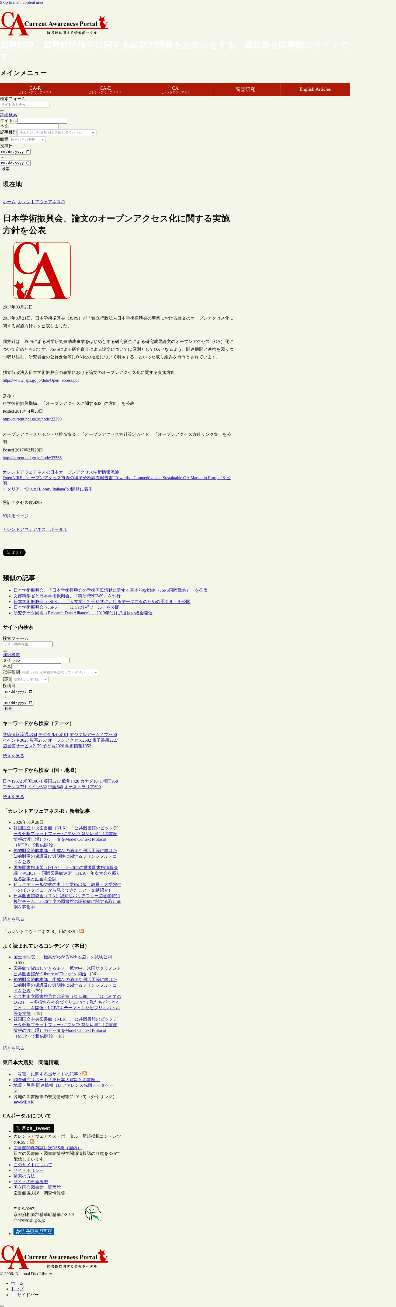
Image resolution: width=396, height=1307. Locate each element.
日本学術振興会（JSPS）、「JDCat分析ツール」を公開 (66, 607)
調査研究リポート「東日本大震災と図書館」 (56, 1079)
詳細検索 (8, 115)
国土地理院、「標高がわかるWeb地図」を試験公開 (62, 957)
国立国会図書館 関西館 (37, 1187)
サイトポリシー (28, 1170)
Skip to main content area (21, 2)
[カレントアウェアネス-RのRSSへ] (81, 931)
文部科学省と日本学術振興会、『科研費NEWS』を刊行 (67, 596)
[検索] (2, 111)
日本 (54, 472)
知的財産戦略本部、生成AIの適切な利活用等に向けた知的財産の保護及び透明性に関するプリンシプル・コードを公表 (67, 856)
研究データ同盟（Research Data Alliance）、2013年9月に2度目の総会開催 (82, 613)
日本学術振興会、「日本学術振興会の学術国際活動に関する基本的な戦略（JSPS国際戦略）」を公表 (110, 590)
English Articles (315, 89)
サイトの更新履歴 (30, 1181)
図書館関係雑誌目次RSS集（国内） (47, 1147)
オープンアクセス (76, 472)
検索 (5, 169)
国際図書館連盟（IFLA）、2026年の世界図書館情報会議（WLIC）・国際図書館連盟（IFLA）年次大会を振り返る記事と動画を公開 (66, 873)
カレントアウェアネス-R (26, 472)
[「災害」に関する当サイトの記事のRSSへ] (84, 1074)
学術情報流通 (106, 472)
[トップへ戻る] (2, 1306)
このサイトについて (32, 1164)
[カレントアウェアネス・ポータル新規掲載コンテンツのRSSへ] (32, 1142)
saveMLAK (23, 1102)
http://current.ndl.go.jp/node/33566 (32, 457)
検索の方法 (24, 1176)
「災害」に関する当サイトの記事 (45, 1074)
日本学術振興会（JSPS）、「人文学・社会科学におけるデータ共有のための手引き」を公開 (101, 601)
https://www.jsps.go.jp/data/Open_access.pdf (41, 380)
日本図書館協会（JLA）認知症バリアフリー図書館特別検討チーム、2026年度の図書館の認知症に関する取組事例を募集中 (67, 901)
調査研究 (245, 89)
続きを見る (13, 756)
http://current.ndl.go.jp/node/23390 (32, 419)
